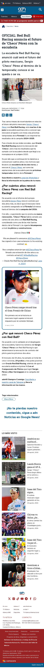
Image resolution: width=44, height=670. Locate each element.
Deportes (10, 26)
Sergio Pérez (16, 201)
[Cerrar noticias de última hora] (41, 20)
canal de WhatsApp (29, 178)
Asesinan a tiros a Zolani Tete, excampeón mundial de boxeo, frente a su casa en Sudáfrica (34, 566)
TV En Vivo (39, 16)
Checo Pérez (8, 399)
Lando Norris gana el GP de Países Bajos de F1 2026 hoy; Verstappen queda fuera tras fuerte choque (34, 465)
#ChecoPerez (22, 258)
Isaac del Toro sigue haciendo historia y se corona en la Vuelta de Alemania (34, 491)
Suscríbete (26, 16)
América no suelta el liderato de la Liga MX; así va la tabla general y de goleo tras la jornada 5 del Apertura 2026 (34, 440)
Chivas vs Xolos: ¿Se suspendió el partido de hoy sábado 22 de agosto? (34, 516)
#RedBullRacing (31, 255)
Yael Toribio (15, 110)
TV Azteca (17, 3)
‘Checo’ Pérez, (16, 167)
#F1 (21, 255)
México (14, 17)
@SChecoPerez (34, 238)
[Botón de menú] (2, 9)
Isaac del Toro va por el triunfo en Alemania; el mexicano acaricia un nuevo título (34, 541)
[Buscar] (40, 9)
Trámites (4, 17)
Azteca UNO (27, 3)
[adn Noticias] (22, 10)
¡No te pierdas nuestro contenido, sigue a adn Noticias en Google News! (22, 413)
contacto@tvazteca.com (30, 621)
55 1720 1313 (26, 623)
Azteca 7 (37, 3)
